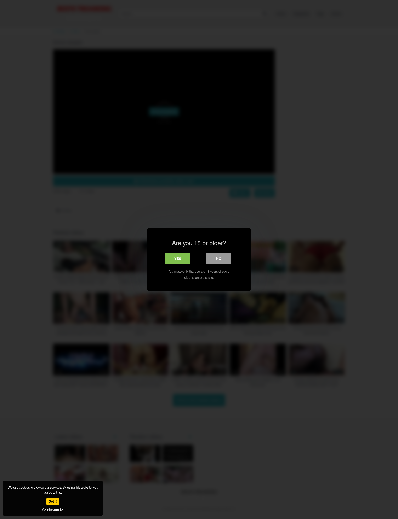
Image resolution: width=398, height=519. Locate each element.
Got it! (53, 501)
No (218, 258)
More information (52, 509)
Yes (177, 258)
